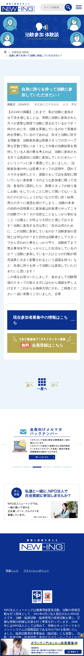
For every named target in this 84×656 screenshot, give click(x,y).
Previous (5, 444)
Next (79, 444)
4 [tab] (47, 467)
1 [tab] (17, 467)
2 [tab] (27, 467)
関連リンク (12, 570)
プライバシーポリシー (36, 570)
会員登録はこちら (42, 345)
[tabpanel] (42, 443)
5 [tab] (57, 467)
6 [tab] (67, 467)
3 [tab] (37, 467)
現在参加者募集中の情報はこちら (40, 320)
